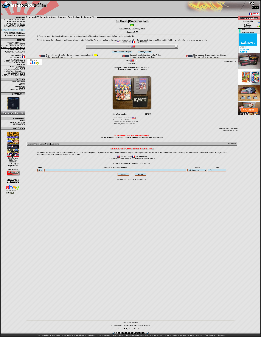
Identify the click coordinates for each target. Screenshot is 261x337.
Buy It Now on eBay (120, 114)
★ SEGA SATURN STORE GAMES (13, 46)
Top (228, 143)
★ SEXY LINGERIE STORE (15, 73)
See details (210, 335)
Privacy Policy (123, 329)
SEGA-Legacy (13, 164)
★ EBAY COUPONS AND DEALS (13, 75)
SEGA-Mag (13, 160)
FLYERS (22, 85)
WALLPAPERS (20, 86)
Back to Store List (230, 61)
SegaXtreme (13, 166)
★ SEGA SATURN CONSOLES (14, 25)
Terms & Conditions (136, 329)
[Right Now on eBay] (34, 65)
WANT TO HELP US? (17, 122)
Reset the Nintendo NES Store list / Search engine (131, 163)
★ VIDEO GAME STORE (16, 49)
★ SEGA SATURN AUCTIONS (14, 61)
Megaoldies (13, 162)
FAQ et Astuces (16, 57)
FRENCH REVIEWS (18, 81)
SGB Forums (13, 158)
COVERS (22, 88)
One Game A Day (248, 32)
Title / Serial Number (115, 167)
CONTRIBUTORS (19, 124)
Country (197, 167)
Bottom (233, 143)
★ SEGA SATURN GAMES (16, 21)
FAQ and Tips (16, 55)
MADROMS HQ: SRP (17, 89)
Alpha (40, 167)
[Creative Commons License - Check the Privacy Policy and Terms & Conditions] (13, 181)
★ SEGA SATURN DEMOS (16, 23)
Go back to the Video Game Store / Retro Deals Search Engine (132, 158)
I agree (221, 335)
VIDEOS (22, 83)
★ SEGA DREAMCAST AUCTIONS (17, 63)
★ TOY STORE (20, 68)
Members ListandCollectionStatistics (248, 24)
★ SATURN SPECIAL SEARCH (14, 27)
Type (217, 167)
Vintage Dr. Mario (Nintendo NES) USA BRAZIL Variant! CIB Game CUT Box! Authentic (132, 69)
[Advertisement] (249, 156)
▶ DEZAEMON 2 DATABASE (15, 35)
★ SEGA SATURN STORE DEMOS (13, 47)
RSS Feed (245, 30)
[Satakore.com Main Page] (31, 8)
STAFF (22, 121)
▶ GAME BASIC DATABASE (15, 34)
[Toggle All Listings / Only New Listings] (42, 56)
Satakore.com (141, 179)
